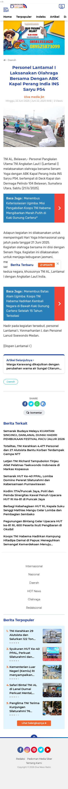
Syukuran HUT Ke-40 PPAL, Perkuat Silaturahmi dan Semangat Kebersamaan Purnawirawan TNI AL (24, 653)
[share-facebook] (25, 403)
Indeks (41, 16)
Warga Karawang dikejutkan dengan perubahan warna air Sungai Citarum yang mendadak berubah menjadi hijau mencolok (32, 366)
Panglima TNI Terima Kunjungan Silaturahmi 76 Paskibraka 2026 (24, 707)
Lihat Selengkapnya (33, 723)
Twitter (42, 754)
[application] (34, 785)
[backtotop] (34, 738)
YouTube (50, 754)
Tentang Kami (34, 763)
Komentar (36, 412)
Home (7, 16)
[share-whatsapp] (37, 403)
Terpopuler (24, 16)
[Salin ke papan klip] (43, 403)
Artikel (54, 16)
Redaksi (20, 758)
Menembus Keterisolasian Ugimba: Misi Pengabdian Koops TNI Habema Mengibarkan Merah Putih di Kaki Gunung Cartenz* (28, 208)
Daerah (11, 381)
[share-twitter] (31, 403)
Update (47, 265)
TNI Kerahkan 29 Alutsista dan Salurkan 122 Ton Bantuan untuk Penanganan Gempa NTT (24, 635)
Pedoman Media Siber (39, 758)
